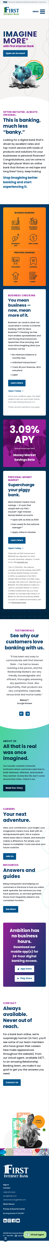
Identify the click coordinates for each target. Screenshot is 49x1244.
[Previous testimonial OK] (21, 714)
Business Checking (15, 228)
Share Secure (8, 1204)
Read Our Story (14, 787)
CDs (15, 282)
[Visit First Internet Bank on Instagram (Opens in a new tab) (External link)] (9, 1221)
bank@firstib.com (10, 1196)
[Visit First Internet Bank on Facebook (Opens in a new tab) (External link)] (14, 1221)
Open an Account (15, 53)
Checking (15, 267)
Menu (36, 11)
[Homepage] (11, 11)
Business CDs (15, 245)
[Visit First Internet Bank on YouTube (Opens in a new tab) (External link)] (18, 1221)
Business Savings (33, 228)
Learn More (17, 382)
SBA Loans (33, 244)
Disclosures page (18, 602)
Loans (32, 282)
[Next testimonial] (28, 714)
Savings (33, 267)
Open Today (14, 390)
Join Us (10, 856)
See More (11, 909)
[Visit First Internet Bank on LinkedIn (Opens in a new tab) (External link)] (5, 1221)
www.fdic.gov (22, 562)
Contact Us (12, 1082)
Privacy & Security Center (14, 1209)
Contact (6, 1188)
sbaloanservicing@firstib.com (14, 1200)
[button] (34, 1234)
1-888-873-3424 (9, 1192)
